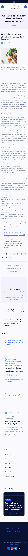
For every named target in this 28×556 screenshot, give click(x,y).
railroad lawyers (14, 271)
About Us (7, 463)
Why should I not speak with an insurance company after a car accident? (13, 245)
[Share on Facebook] (6, 253)
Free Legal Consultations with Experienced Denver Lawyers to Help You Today (14, 235)
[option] (14, 504)
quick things (17, 265)
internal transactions (10, 414)
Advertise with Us (9, 476)
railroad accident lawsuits (14, 268)
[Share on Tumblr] (2, 257)
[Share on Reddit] (25, 253)
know (9, 265)
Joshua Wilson (7, 43)
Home (14, 25)
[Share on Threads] (6, 257)
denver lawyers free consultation (13, 361)
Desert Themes (14, 544)
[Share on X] (10, 253)
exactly (18, 412)
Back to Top (15, 552)
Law (14, 43)
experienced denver (9, 363)
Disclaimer (8, 467)
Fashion (8, 499)
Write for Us (8, 472)
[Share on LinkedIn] (14, 253)
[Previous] (21, 489)
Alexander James (9, 513)
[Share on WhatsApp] (17, 253)
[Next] (23, 489)
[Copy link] (10, 257)
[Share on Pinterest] (21, 253)
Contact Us (8, 454)
